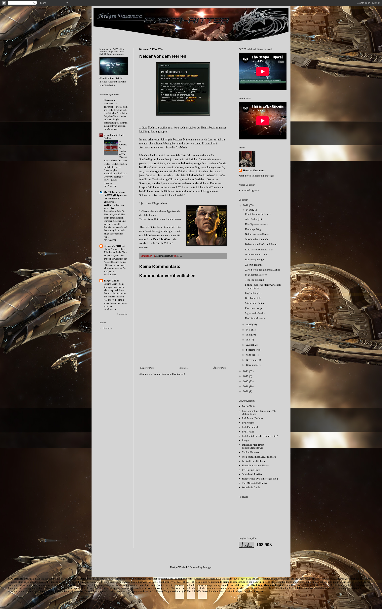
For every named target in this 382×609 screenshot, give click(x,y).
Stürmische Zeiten (255, 303)
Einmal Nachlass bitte (114, 249)
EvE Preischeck (250, 427)
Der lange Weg (253, 229)
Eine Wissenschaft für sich (259, 249)
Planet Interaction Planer (255, 465)
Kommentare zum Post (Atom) (169, 374)
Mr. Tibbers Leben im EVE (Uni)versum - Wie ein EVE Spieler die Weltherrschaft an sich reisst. (115, 200)
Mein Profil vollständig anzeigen (256, 175)
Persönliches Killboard (254, 461)
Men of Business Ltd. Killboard (259, 456)
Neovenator (110, 100)
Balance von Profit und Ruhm (261, 244)
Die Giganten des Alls (256, 224)
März (249, 209)
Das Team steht (253, 297)
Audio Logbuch (250, 190)
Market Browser (250, 452)
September (252, 349)
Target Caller (111, 280)
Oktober (250, 354)
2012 (246, 376)
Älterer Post (219, 367)
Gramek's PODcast (114, 245)
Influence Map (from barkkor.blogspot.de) (253, 446)
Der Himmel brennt (255, 318)
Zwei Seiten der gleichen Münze (262, 269)
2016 (246, 386)
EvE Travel (248, 431)
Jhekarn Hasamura (254, 170)
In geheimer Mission (256, 274)
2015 (246, 381)
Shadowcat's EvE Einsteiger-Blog (260, 478)
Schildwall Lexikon (252, 474)
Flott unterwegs (253, 308)
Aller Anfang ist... (254, 219)
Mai (248, 329)
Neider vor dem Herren (257, 234)
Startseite (184, 367)
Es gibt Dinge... (253, 292)
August (250, 344)
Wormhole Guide (251, 487)
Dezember (251, 364)
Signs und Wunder (255, 313)
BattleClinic (248, 406)
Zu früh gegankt (253, 264)
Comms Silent (111, 283)
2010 (246, 205)
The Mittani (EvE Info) (254, 483)
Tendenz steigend (254, 279)
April (249, 324)
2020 (246, 391)
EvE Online (248, 422)
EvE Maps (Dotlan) (252, 418)
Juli (248, 339)
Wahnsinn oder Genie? (257, 254)
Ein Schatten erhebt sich (258, 214)
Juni (248, 334)
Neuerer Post (147, 367)
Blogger (207, 567)
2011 (246, 371)
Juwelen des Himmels (256, 239)
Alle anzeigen (122, 314)
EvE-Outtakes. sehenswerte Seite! (260, 435)
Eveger (245, 440)
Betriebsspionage (254, 259)
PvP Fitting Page (251, 469)
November (252, 359)
